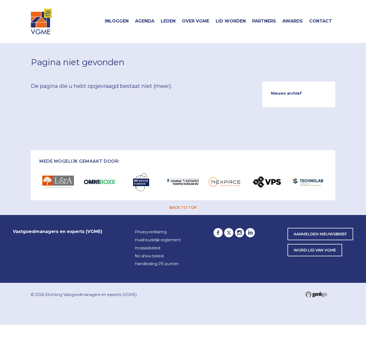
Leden (168, 21)
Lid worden (231, 21)
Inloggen (117, 21)
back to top (183, 207)
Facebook (218, 233)
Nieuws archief (286, 93)
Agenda (144, 21)
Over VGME (195, 21)
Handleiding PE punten (157, 264)
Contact (320, 21)
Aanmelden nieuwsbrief (320, 234)
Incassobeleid (147, 248)
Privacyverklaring (151, 232)
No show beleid (149, 256)
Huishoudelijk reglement (158, 240)
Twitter (229, 233)
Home (95, 21)
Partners (264, 21)
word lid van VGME (315, 250)
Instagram (239, 233)
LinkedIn (250, 233)
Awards (292, 21)
